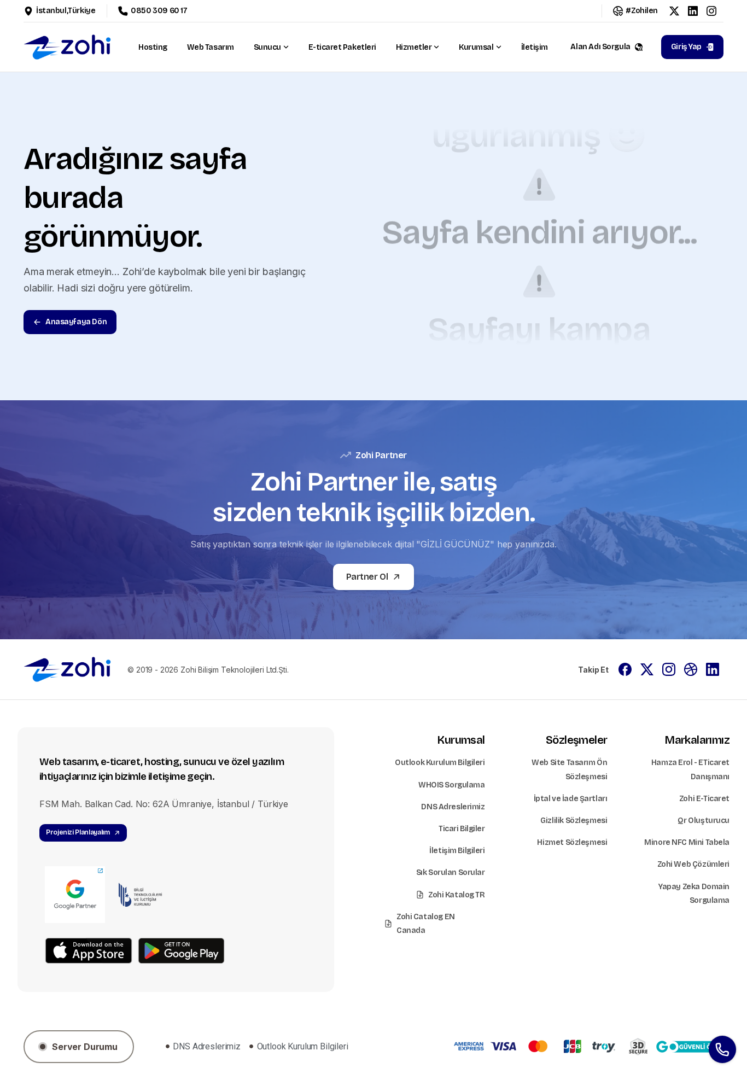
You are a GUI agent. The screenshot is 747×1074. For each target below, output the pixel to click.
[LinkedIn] (693, 11)
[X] (674, 11)
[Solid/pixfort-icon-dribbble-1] (691, 668)
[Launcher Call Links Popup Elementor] (722, 1049)
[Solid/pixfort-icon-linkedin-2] (712, 668)
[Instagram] (711, 11)
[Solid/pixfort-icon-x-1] (647, 668)
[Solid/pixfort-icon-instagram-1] (669, 668)
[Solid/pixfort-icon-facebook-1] (625, 668)
